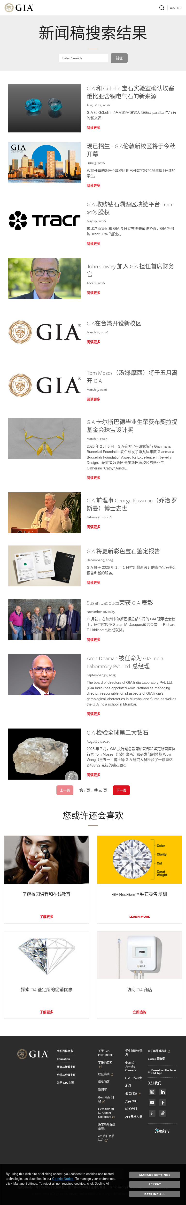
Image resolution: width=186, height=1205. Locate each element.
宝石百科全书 (65, 1051)
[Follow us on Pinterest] (152, 1113)
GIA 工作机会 (133, 1078)
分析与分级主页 (66, 1075)
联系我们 (131, 1109)
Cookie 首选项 (156, 1059)
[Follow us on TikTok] (163, 1113)
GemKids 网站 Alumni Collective (106, 1113)
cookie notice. (63, 1179)
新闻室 (102, 1089)
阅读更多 (93, 127)
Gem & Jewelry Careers (130, 1066)
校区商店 (104, 1074)
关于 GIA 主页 (65, 1082)
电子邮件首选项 (157, 1051)
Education (63, 1059)
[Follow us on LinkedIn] (163, 1092)
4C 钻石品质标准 (106, 1138)
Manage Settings (154, 1175)
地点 (128, 1086)
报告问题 (131, 1093)
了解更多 (46, 916)
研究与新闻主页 (66, 1067)
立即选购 (139, 1012)
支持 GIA (131, 1101)
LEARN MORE (139, 916)
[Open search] (162, 8)
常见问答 (104, 1082)
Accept (154, 1184)
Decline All (154, 1194)
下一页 (121, 790)
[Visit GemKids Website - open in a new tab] (162, 1130)
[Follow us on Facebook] (152, 1092)
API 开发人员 (133, 1117)
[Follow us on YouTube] (152, 1102)
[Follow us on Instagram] (163, 1102)
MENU (177, 7)
